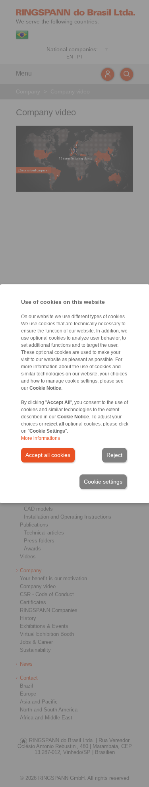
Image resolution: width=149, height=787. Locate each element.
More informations (40, 438)
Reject (114, 455)
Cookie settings (103, 481)
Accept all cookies (47, 455)
